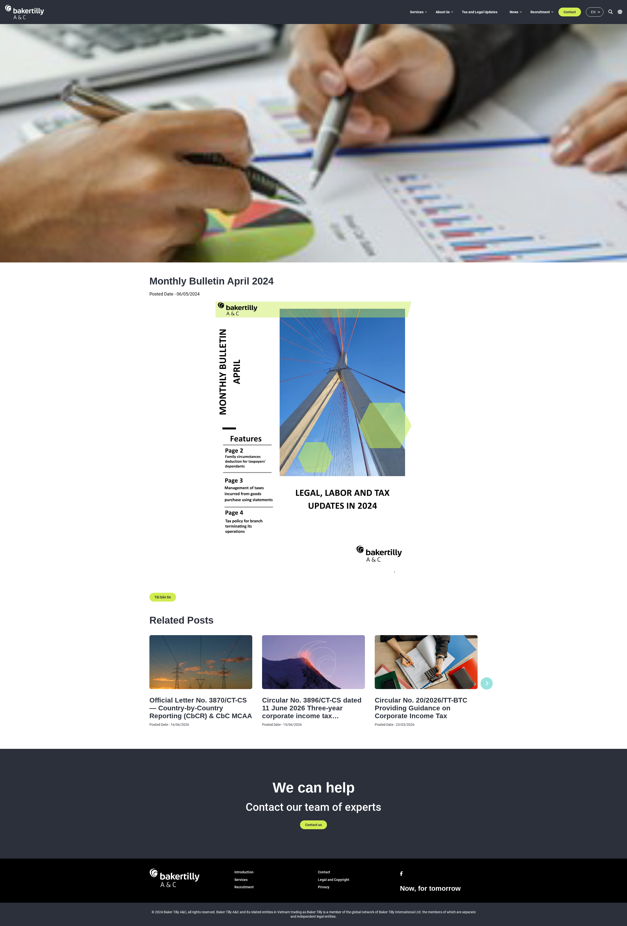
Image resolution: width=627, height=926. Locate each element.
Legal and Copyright (333, 880)
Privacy (323, 887)
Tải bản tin (163, 597)
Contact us (313, 825)
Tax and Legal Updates (479, 12)
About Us (443, 12)
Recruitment (540, 12)
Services (416, 12)
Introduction (243, 872)
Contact (570, 12)
